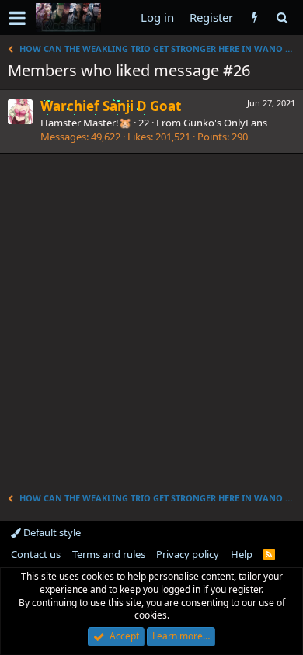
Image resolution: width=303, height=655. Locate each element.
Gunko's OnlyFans (225, 123)
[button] (17, 17)
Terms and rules (108, 554)
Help (241, 554)
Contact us (36, 554)
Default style (51, 532)
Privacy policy (187, 554)
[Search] (281, 17)
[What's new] (254, 17)
